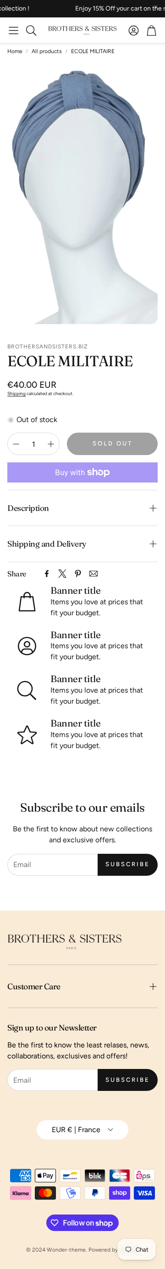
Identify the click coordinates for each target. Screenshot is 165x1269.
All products (47, 51)
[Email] (93, 573)
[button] (13, 30)
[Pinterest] (78, 573)
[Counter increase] (51, 444)
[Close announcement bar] (156, 7)
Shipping (16, 393)
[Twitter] (62, 573)
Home (14, 51)
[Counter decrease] (16, 444)
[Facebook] (47, 573)
